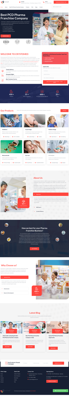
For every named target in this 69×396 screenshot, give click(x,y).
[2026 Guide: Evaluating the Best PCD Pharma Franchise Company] (11, 327)
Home (2, 7)
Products (27, 7)
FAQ (32, 7)
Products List (58, 363)
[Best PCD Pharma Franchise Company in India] (34, 327)
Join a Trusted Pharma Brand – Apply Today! (54, 82)
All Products (51, 155)
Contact (41, 7)
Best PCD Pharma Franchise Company (16, 7)
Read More (7, 346)
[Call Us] (43, 2)
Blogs (36, 7)
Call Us (46, 1)
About (6, 7)
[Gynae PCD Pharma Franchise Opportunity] (57, 327)
